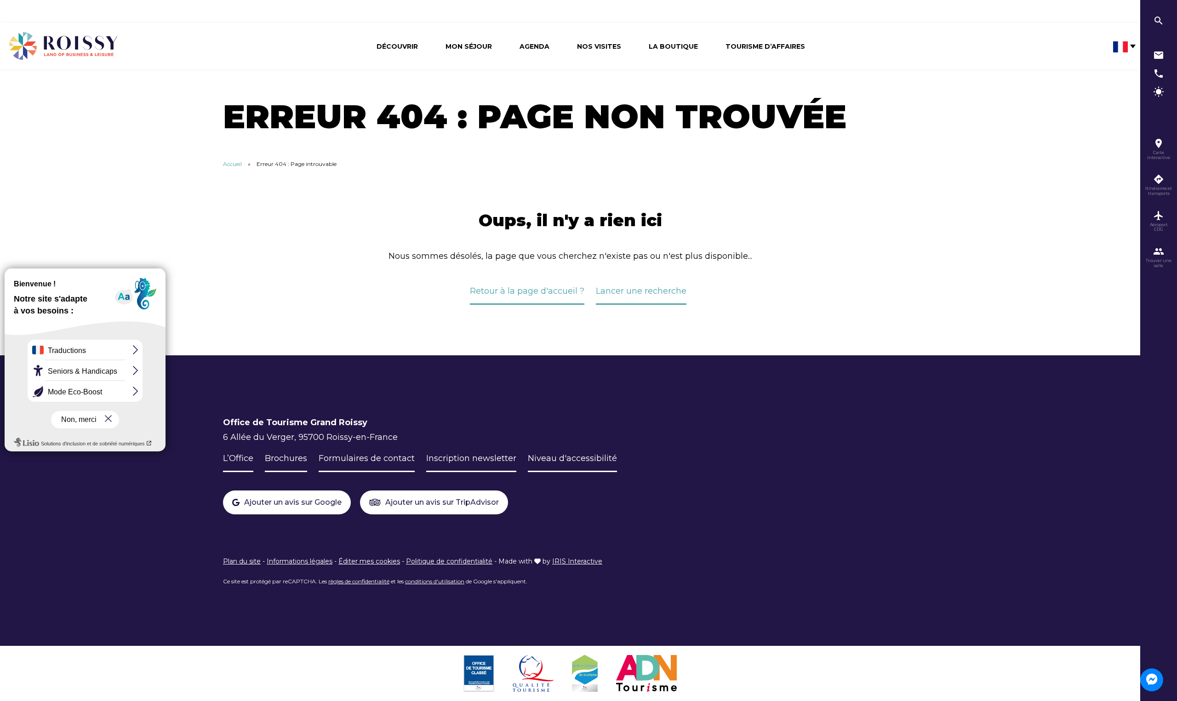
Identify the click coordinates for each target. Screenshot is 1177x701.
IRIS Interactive (577, 561)
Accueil (232, 163)
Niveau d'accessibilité (572, 458)
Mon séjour (469, 46)
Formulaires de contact (367, 458)
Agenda (534, 46)
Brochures (286, 458)
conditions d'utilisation (434, 581)
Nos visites (599, 46)
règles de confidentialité (358, 581)
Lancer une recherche (641, 291)
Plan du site (242, 561)
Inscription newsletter (471, 458)
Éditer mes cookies (369, 561)
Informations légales (299, 561)
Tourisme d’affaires (765, 46)
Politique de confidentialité (449, 561)
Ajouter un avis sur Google (293, 502)
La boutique (673, 46)
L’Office (238, 458)
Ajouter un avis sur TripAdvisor (442, 502)
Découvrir (397, 46)
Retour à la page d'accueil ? (527, 291)
